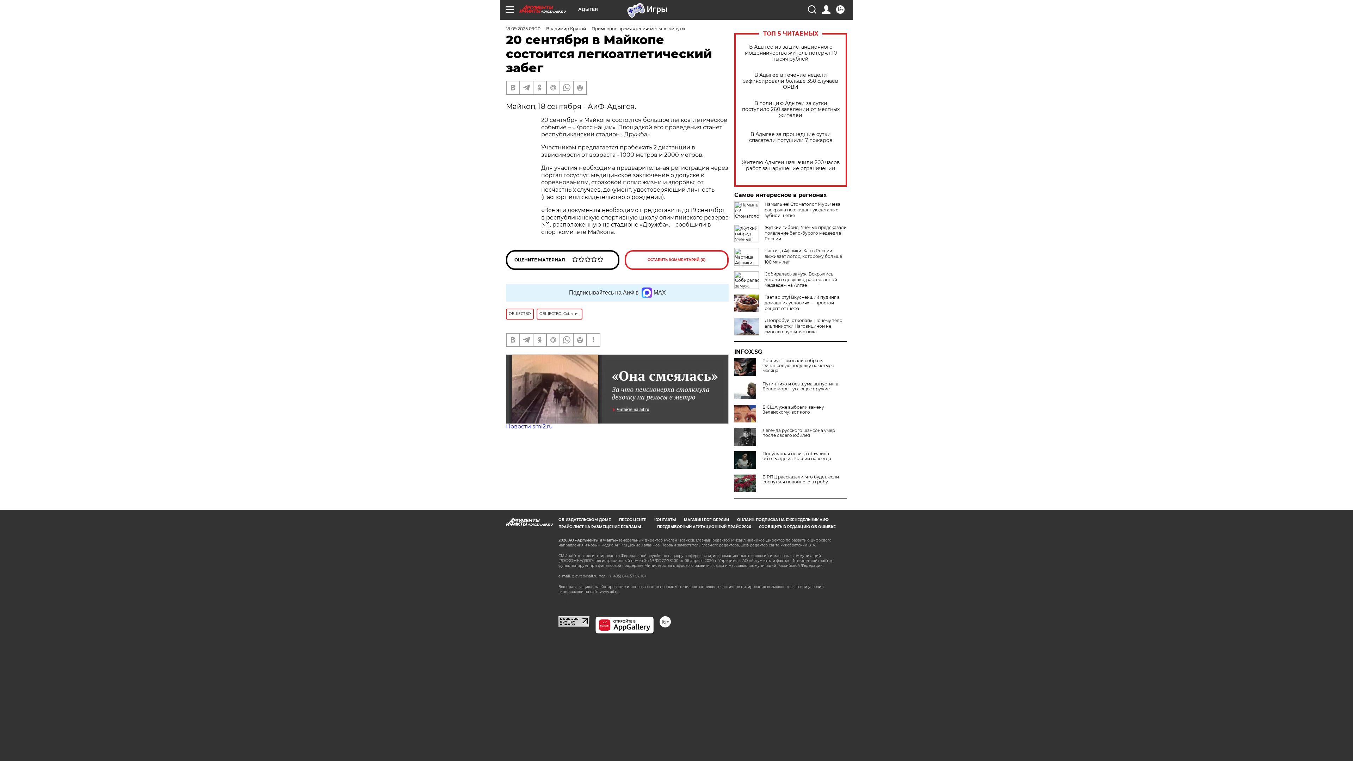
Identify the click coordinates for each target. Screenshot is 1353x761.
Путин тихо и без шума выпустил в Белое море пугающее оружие (800, 386)
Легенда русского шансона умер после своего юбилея (798, 433)
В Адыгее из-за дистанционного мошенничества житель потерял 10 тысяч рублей (791, 53)
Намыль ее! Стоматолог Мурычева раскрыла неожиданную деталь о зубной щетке (802, 210)
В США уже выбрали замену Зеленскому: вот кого (793, 410)
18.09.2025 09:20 (523, 28)
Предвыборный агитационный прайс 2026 (704, 527)
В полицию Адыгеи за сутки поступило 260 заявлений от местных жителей (791, 109)
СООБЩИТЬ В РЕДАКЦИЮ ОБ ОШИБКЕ (797, 527)
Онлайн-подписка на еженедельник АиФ (783, 520)
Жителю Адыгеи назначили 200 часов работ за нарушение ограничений (791, 166)
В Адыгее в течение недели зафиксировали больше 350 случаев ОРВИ (790, 81)
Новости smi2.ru (529, 426)
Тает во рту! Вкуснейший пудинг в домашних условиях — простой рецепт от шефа (802, 303)
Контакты (665, 520)
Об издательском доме (584, 520)
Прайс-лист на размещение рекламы (599, 527)
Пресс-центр (632, 520)
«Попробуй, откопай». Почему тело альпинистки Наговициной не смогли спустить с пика (803, 326)
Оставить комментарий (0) (677, 260)
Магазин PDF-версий (706, 520)
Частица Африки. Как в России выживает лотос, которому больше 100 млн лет (803, 256)
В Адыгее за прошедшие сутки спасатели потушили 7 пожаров (791, 137)
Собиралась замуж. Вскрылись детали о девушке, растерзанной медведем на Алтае (801, 279)
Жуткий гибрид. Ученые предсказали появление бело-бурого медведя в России (806, 233)
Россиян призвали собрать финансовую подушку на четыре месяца (798, 365)
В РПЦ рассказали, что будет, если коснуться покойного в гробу (800, 479)
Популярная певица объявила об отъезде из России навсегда (796, 456)
